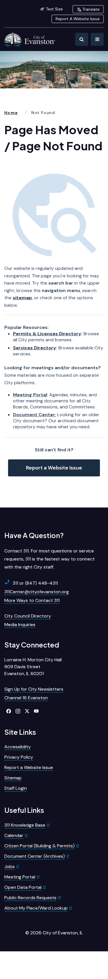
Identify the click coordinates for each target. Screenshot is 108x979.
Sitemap (13, 778)
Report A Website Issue (78, 18)
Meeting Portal (30, 395)
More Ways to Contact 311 (32, 600)
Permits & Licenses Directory (47, 334)
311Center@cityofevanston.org (36, 592)
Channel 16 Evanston (26, 698)
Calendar (13, 835)
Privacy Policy (18, 757)
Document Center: (34, 415)
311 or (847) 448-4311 (35, 583)
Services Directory (34, 348)
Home (11, 112)
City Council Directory (27, 616)
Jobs (9, 867)
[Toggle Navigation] (97, 39)
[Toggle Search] (81, 39)
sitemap (22, 298)
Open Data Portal (22, 887)
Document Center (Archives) (34, 856)
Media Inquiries (19, 625)
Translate (91, 9)
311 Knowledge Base (24, 825)
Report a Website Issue (54, 467)
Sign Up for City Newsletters (33, 689)
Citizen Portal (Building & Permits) (39, 846)
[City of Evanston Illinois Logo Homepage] (30, 39)
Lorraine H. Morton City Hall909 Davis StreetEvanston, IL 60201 (33, 667)
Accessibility (17, 747)
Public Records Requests (30, 898)
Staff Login (15, 788)
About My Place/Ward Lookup (36, 908)
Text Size (54, 9)
